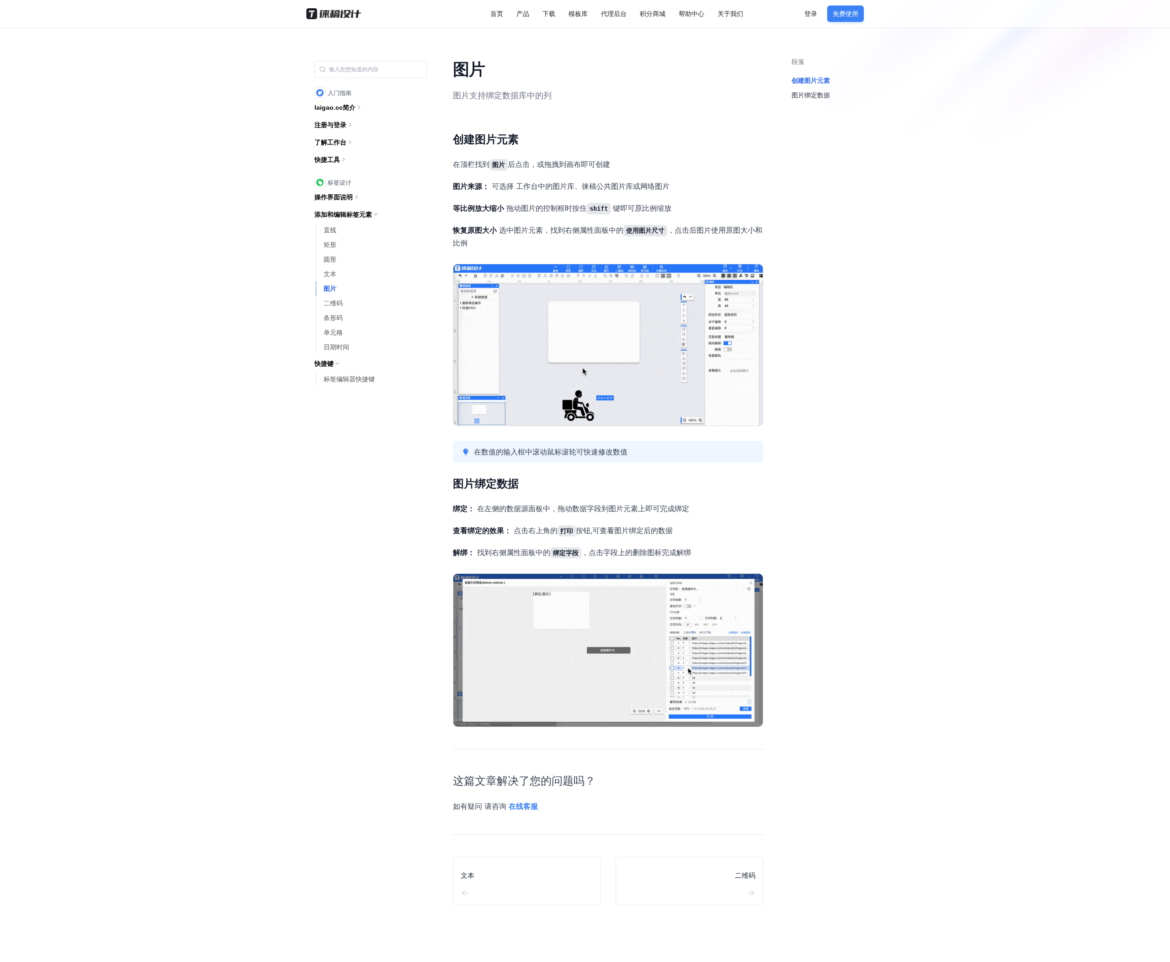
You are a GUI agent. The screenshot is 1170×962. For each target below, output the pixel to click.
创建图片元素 (486, 139)
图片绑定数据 (486, 483)
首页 (496, 13)
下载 (548, 13)
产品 (522, 13)
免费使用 (845, 13)
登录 (810, 13)
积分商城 (652, 13)
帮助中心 (691, 13)
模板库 (578, 13)
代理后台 (614, 13)
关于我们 (730, 13)
